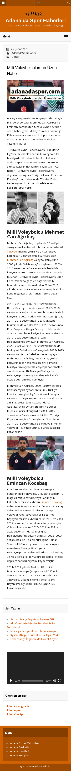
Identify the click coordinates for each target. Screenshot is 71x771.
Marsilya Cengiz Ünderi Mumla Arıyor (33, 631)
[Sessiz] (54, 680)
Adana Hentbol (19, 751)
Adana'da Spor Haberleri (36, 20)
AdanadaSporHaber (24, 53)
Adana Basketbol (20, 747)
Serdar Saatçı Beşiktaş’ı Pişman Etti (32, 619)
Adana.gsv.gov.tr (18, 706)
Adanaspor (14, 710)
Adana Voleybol (19, 755)
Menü (6, 36)
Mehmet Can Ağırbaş (20, 259)
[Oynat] (11, 680)
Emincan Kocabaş (51, 502)
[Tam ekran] (60, 680)
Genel (15, 56)
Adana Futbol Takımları (24, 743)
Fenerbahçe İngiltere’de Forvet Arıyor (34, 639)
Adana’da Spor (16, 714)
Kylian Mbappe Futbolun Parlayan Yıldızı (35, 635)
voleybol (12, 251)
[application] (35, 668)
